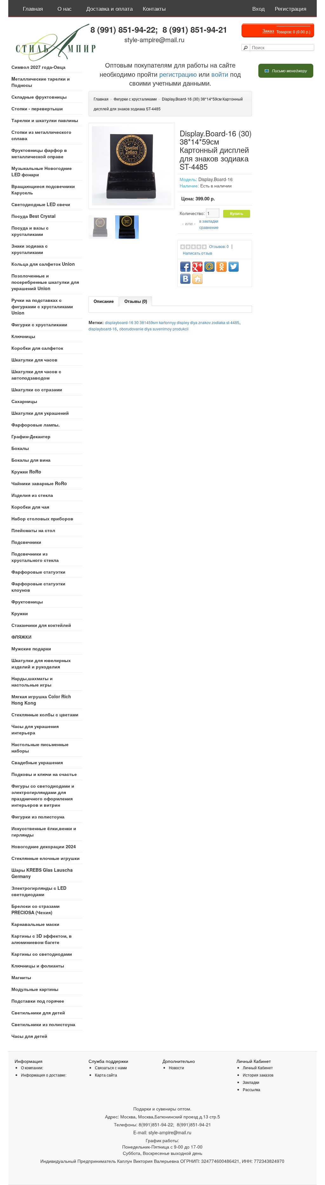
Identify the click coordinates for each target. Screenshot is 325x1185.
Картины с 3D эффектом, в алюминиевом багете (41, 939)
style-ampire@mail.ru (154, 39)
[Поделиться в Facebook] (185, 267)
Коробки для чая (30, 507)
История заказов (258, 1075)
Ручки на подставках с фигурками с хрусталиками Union (42, 306)
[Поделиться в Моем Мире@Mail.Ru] (209, 267)
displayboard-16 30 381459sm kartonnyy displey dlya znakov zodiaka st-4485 (172, 322)
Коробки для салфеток (37, 348)
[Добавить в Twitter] (234, 267)
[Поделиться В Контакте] (185, 279)
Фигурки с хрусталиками (39, 324)
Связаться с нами (111, 1067)
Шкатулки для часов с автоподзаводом (36, 374)
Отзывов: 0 (219, 246)
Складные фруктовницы (39, 97)
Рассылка (251, 1089)
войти (219, 74)
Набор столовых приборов (42, 518)
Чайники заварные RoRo (39, 483)
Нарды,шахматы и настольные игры (32, 681)
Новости (176, 1067)
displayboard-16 (103, 328)
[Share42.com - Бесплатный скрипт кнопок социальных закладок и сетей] (197, 279)
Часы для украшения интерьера (35, 729)
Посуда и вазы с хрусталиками (30, 231)
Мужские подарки (31, 648)
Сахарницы (24, 401)
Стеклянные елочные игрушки (45, 858)
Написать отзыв (197, 253)
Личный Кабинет (258, 1067)
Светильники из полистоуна (43, 1024)
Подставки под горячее (37, 1001)
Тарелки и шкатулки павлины (44, 120)
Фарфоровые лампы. (35, 424)
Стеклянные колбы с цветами (44, 714)
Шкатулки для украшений (40, 413)
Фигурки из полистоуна (37, 816)
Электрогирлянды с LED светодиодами (38, 891)
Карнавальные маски (35, 924)
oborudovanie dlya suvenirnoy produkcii (154, 328)
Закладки (251, 1082)
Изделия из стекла (32, 495)
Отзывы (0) (135, 301)
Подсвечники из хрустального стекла (35, 556)
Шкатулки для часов (34, 359)
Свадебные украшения (37, 762)
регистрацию (177, 74)
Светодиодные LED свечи (40, 204)
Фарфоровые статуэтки (38, 572)
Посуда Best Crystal (33, 216)
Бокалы (20, 448)
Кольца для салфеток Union (43, 264)
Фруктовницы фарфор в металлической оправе (39, 153)
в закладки (208, 221)
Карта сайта (106, 1075)
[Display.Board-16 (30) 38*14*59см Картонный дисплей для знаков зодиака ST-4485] (100, 227)
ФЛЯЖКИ (21, 637)
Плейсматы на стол (33, 530)
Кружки (19, 613)
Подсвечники (26, 542)
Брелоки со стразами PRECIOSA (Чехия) (35, 909)
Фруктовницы (27, 601)
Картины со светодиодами (41, 954)
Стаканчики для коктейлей (41, 625)
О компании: (32, 1067)
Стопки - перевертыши (37, 108)
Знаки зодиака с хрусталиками (29, 249)
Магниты (21, 977)
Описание (104, 301)
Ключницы (23, 336)
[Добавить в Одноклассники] (221, 267)
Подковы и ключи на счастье (44, 774)
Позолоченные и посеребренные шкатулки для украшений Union (45, 281)
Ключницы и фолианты (37, 965)
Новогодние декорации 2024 (43, 846)
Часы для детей (29, 1036)
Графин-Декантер (30, 436)
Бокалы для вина (30, 460)
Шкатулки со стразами (36, 389)
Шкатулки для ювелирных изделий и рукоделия (41, 663)
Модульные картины (34, 989)
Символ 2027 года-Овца (38, 67)
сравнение (209, 227)
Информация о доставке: (43, 1075)
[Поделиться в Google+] (197, 267)
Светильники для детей (38, 1012)
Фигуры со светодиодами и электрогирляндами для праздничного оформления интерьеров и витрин (42, 795)
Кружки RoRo (26, 471)
